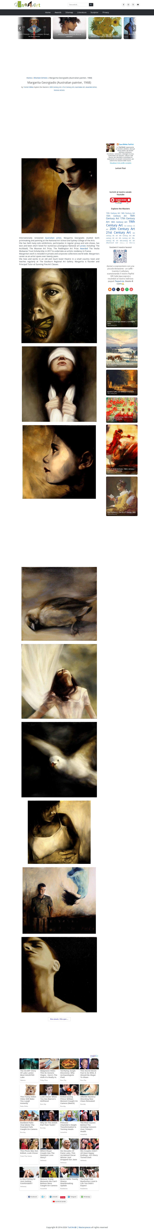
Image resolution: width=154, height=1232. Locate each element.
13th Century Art (113, 213)
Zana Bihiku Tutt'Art (126, 144)
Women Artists (40, 78)
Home (47, 12)
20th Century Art (55, 87)
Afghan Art (124, 243)
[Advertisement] (77, 58)
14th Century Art (128, 213)
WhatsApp (87, 1197)
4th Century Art (125, 236)
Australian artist (53, 238)
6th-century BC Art (127, 241)
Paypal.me (119, 281)
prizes (83, 245)
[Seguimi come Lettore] (109, 290)
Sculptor (94, 12)
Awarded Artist (91, 87)
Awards (58, 12)
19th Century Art (120, 223)
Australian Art (80, 87)
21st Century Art (68, 87)
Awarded (84, 248)
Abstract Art (112, 243)
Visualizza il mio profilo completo (120, 163)
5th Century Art (125, 238)
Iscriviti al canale (60, 1201)
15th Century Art (116, 215)
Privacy (106, 12)
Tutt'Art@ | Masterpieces (79, 1227)
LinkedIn (55, 1197)
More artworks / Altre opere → (59, 1019)
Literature (81, 12)
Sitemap (69, 12)
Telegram (73, 1197)
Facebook (34, 1197)
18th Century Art (119, 222)
